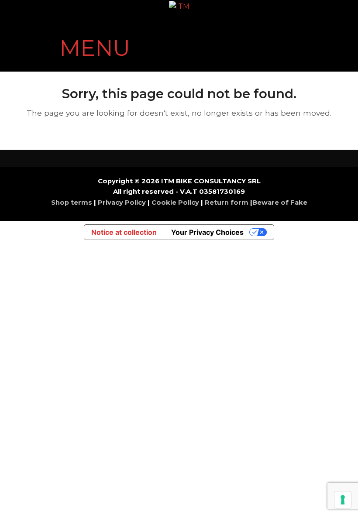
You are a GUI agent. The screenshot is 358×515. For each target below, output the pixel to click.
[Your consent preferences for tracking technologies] (342, 499)
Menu (94, 48)
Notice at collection (124, 232)
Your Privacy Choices (207, 232)
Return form (226, 202)
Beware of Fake (279, 202)
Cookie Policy (175, 202)
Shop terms (72, 202)
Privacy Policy (122, 202)
